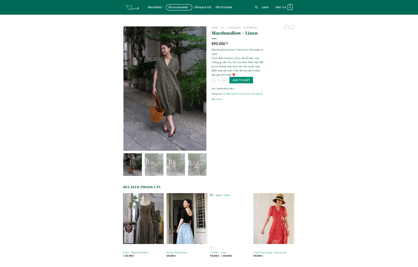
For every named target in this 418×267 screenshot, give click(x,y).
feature (219, 98)
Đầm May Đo (250, 27)
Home (215, 27)
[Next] (201, 88)
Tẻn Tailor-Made (178, 7)
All (223, 27)
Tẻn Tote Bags (223, 7)
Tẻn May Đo (234, 27)
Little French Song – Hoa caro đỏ (269, 252)
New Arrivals (245, 93)
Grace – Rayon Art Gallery (135, 252)
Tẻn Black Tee (202, 7)
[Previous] (129, 88)
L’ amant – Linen (218, 252)
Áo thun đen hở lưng (176, 252)
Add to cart (241, 80)
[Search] (256, 7)
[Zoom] (128, 147)
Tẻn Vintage (154, 7)
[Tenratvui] (131, 7)
